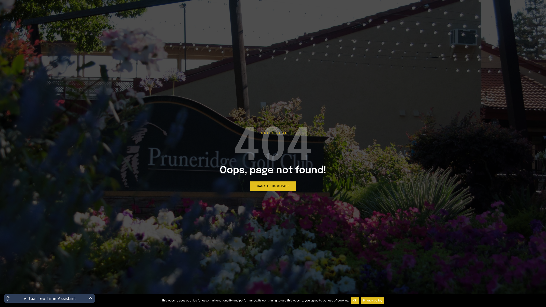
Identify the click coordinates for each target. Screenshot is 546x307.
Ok (355, 300)
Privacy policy (372, 300)
